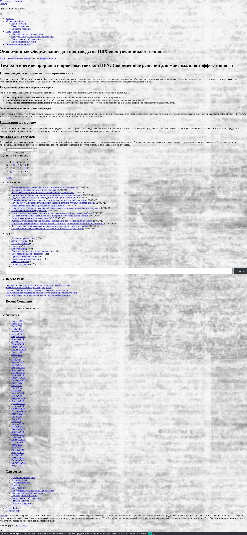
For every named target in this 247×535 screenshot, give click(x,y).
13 (18, 165)
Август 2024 (17, 383)
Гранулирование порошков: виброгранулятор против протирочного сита (46, 195)
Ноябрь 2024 (17, 375)
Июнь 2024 (16, 388)
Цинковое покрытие (21, 264)
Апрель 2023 (17, 424)
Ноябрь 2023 (17, 406)
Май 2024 (16, 390)
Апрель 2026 (17, 331)
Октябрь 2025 (18, 347)
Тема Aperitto (20, 525)
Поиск (9, 266)
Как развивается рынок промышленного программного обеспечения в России (49, 215)
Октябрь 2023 (18, 408)
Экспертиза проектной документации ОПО (32, 218)
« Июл (9, 177)
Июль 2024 (16, 385)
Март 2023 (16, 426)
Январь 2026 (17, 339)
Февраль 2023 (18, 429)
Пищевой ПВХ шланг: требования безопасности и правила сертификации (47, 228)
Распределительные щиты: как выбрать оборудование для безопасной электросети (51, 221)
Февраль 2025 (18, 367)
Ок (150, 533)
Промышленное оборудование (15, 58)
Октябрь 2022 (18, 439)
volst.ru (3, 4)
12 (14, 165)
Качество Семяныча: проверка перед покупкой (34, 190)
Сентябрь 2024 (18, 380)
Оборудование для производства (27, 254)
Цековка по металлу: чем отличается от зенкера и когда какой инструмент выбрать (51, 213)
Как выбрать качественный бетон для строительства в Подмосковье (44, 187)
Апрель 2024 (17, 393)
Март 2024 (16, 396)
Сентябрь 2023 (18, 411)
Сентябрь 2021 (18, 463)
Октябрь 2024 (18, 378)
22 (24, 168)
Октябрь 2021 (18, 460)
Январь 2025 (17, 370)
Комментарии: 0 (48, 58)
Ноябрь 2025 (17, 344)
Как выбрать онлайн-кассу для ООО (29, 210)
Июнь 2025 (16, 357)
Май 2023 (16, 421)
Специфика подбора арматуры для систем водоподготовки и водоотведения (48, 200)
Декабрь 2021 (18, 455)
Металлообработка (20, 243)
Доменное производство (23, 238)
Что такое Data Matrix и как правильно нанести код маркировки (42, 192)
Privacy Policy (12, 508)
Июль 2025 (16, 354)
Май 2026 (16, 329)
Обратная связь (13, 511)
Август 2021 (17, 465)
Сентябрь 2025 (18, 349)
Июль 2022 (16, 445)
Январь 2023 (17, 432)
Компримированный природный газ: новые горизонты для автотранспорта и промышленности (58, 223)
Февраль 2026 (18, 336)
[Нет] (153, 534)
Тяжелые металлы (20, 261)
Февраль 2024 (18, 398)
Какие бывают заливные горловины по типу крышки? (38, 205)
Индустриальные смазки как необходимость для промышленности (43, 197)
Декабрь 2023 (18, 403)
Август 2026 (17, 321)
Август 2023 (17, 414)
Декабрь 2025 (18, 341)
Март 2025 (16, 365)
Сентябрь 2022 (18, 442)
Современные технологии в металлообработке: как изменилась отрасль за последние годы (55, 208)
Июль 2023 (16, 416)
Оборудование (18, 248)
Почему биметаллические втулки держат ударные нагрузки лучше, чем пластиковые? (53, 203)
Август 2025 (17, 352)
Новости (15, 246)
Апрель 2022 (17, 450)
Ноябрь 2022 (17, 437)
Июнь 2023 (16, 419)
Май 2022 (16, 447)
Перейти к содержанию (11, 1)
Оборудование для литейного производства (32, 251)
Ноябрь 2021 (17, 457)
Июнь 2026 (16, 326)
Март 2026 (16, 334)
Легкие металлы (19, 241)
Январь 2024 (17, 401)
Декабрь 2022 (18, 434)
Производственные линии (24, 256)
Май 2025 (16, 359)
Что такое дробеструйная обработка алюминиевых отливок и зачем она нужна (49, 226)
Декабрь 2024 (18, 372)
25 (11, 171)
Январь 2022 (17, 452)
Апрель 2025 (17, 362)
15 (24, 165)
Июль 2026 (16, 323)
